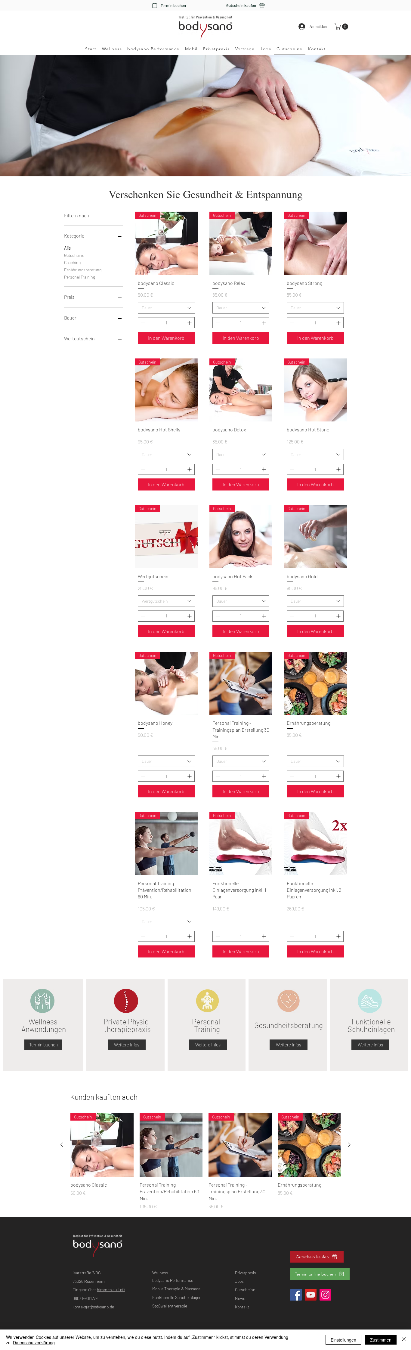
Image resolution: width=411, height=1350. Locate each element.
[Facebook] (296, 1295)
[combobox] (166, 308)
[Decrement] (142, 322)
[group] (205, 1161)
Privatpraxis (245, 1272)
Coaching (72, 262)
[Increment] (190, 322)
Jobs (239, 1281)
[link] (342, 27)
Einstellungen (343, 1340)
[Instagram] (325, 1295)
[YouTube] (311, 1295)
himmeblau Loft (111, 1289)
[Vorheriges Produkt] (61, 1144)
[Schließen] (403, 1339)
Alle (67, 248)
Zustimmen (380, 1340)
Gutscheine (74, 255)
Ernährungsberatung (82, 269)
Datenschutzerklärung (34, 1342)
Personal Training (79, 276)
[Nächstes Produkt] (349, 1144)
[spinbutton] (166, 322)
